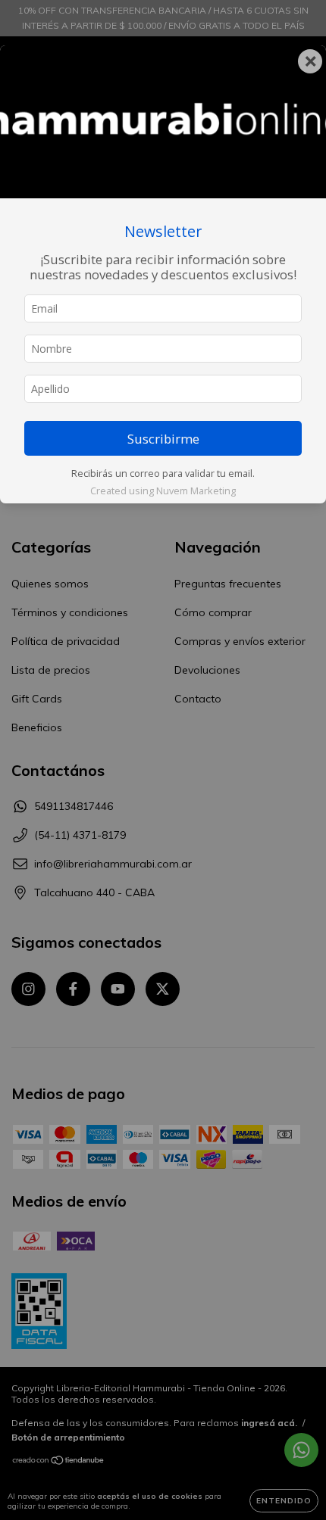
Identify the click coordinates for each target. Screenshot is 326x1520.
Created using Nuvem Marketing (163, 490)
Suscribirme (163, 438)
